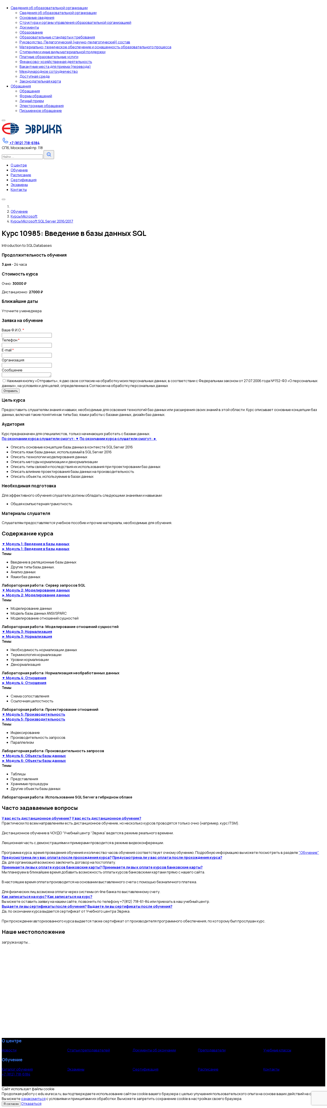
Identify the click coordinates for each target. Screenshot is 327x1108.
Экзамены (75, 1069)
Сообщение (12, 370)
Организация (13, 360)
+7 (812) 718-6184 (16, 1074)
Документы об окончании (154, 1050)
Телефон (11, 340)
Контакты (271, 1069)
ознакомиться (33, 1098)
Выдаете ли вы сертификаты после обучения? (44, 906)
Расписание (208, 1069)
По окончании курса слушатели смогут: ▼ (40, 438)
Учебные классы (277, 1050)
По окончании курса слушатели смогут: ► (118, 438)
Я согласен (11, 1104)
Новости (9, 1050)
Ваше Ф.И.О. (13, 330)
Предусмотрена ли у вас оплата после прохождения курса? (57, 857)
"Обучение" (309, 852)
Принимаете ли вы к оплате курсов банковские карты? (52, 867)
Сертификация (145, 1069)
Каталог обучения (17, 1069)
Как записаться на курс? (24, 896)
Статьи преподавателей (88, 1050)
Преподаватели (212, 1050)
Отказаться (31, 1103)
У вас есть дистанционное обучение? (36, 818)
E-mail (8, 350)
